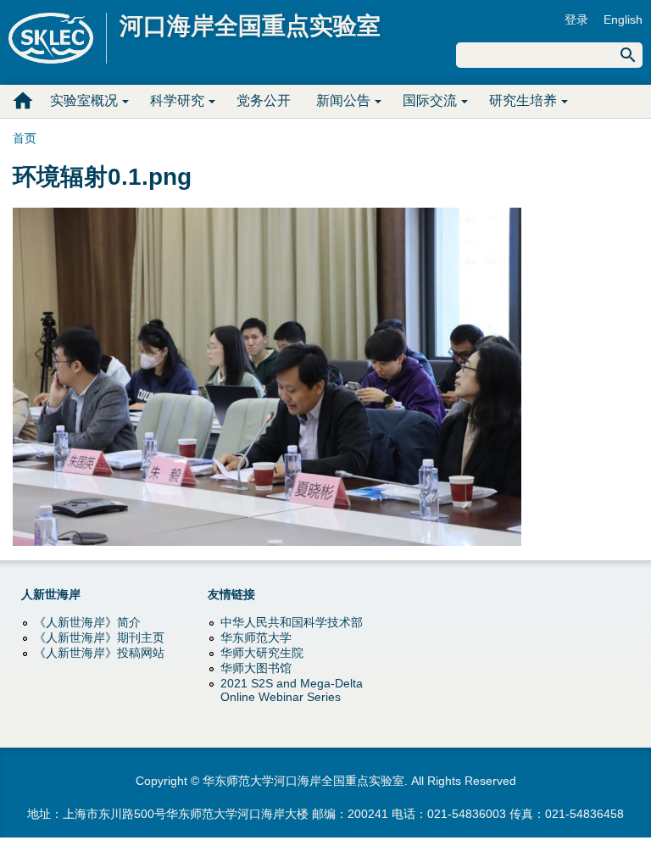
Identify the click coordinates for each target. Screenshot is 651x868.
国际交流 (430, 100)
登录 (576, 19)
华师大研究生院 (261, 652)
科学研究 (177, 100)
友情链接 (231, 594)
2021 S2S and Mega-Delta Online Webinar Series (291, 690)
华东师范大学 (256, 637)
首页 (22, 101)
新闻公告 (343, 100)
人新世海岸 (51, 594)
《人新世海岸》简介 (87, 622)
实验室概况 (84, 100)
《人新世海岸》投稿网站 (99, 652)
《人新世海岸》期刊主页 (99, 637)
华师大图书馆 (256, 668)
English (623, 19)
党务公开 (263, 100)
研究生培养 (523, 100)
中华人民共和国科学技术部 (291, 622)
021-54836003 (466, 814)
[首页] (57, 38)
